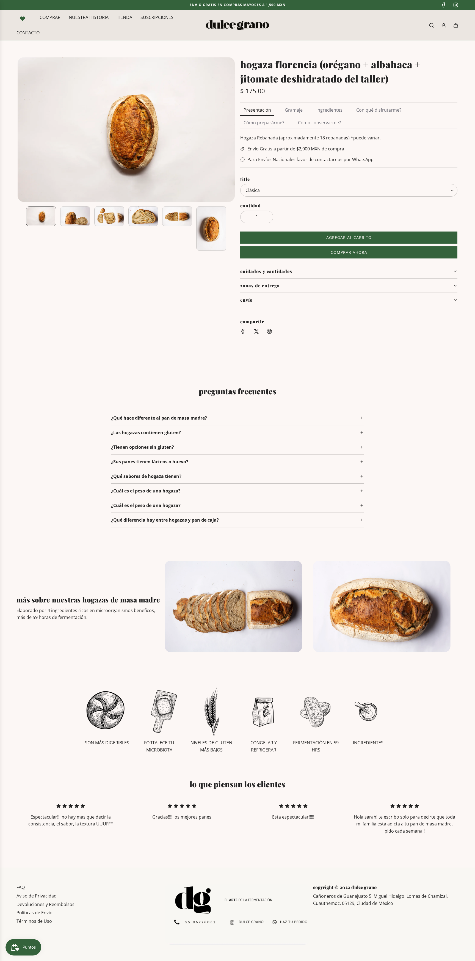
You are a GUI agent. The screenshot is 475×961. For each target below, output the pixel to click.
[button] (22, 129)
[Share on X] (256, 332)
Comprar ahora (349, 252)
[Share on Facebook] (243, 332)
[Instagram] (456, 5)
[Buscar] (432, 25)
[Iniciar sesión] (444, 25)
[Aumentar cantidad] (267, 217)
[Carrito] (456, 25)
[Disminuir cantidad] (247, 217)
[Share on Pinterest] (269, 332)
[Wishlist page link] (22, 18)
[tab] (257, 110)
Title (245, 179)
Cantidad (250, 206)
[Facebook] (444, 5)
